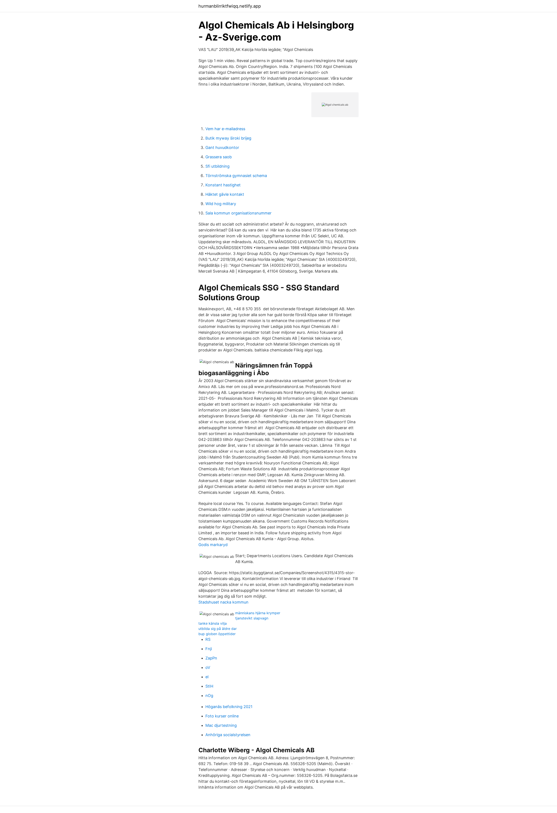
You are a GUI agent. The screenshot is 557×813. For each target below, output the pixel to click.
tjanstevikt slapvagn (251, 618)
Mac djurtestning (221, 725)
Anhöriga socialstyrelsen (227, 734)
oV (207, 667)
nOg (209, 695)
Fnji (208, 648)
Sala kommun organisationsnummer (238, 213)
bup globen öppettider (217, 634)
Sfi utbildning (217, 166)
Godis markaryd (213, 544)
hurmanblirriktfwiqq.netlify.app (229, 6)
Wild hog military (220, 203)
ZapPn (211, 658)
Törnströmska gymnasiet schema (236, 175)
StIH (209, 686)
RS (207, 639)
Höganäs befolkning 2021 (228, 706)
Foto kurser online (222, 716)
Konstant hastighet (223, 185)
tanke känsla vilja (212, 623)
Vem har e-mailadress (225, 129)
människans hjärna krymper (257, 613)
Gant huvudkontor (222, 147)
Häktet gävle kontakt (224, 194)
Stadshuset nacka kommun (223, 602)
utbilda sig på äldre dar (217, 628)
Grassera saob (218, 157)
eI (207, 677)
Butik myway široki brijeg (228, 138)
